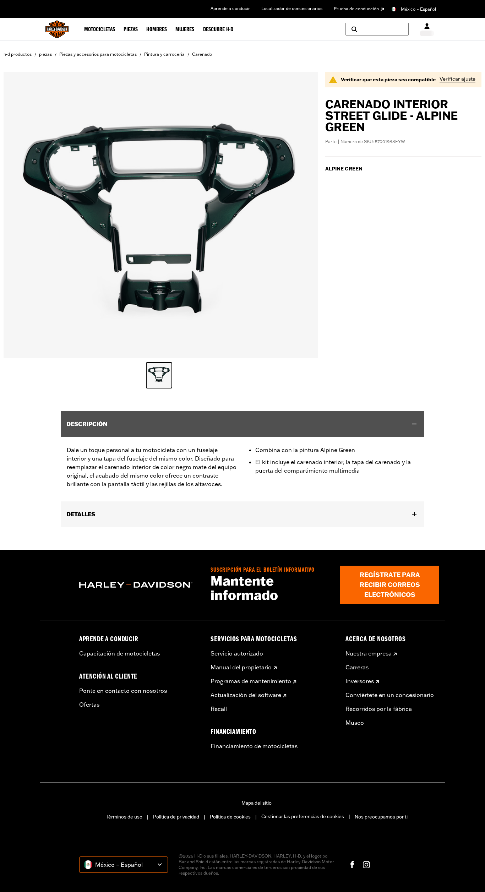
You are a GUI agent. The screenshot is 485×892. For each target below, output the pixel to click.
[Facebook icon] (352, 864)
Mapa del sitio (256, 803)
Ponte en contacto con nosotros (123, 690)
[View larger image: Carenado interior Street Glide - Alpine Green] (161, 214)
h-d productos (18, 54)
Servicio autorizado (237, 653)
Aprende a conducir (230, 8)
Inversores (359, 681)
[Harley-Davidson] (139, 585)
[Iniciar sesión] (427, 29)
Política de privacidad (176, 817)
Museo (354, 722)
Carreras (357, 667)
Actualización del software (246, 694)
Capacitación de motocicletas (119, 653)
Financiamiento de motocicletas (254, 746)
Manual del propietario (241, 667)
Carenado (202, 54)
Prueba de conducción (356, 8)
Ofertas (89, 704)
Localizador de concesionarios (291, 8)
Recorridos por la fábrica (378, 708)
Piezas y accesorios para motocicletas (98, 54)
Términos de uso (124, 817)
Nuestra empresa (368, 653)
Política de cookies (230, 817)
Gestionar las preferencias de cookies (302, 816)
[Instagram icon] (366, 864)
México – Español (418, 9)
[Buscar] (377, 29)
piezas (45, 54)
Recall (219, 708)
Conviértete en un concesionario (389, 694)
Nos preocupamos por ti (381, 817)
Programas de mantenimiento (251, 681)
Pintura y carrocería (164, 54)
